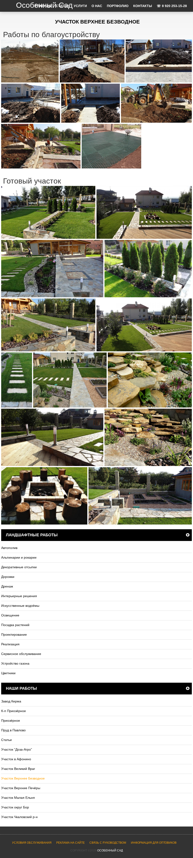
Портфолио (118, 6)
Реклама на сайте (70, 842)
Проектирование (14, 634)
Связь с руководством (107, 842)
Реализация (10, 644)
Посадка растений (15, 625)
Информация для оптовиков (154, 842)
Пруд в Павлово (13, 730)
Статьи (6, 740)
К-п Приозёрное (13, 711)
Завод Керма (11, 701)
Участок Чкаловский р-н (19, 817)
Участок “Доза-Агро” (16, 749)
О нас (97, 6)
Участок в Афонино (16, 759)
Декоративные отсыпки (19, 567)
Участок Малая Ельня (18, 797)
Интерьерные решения (19, 596)
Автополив (9, 548)
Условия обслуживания (32, 842)
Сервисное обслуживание (21, 654)
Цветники (8, 673)
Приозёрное (10, 720)
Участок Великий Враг (18, 769)
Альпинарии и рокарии (18, 557)
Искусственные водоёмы (20, 605)
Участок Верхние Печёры (20, 788)
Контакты (142, 6)
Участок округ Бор (15, 807)
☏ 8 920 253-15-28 (172, 6)
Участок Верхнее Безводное (23, 778)
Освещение (10, 615)
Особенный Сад (110, 850)
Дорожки (7, 577)
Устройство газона (15, 663)
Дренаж (7, 586)
